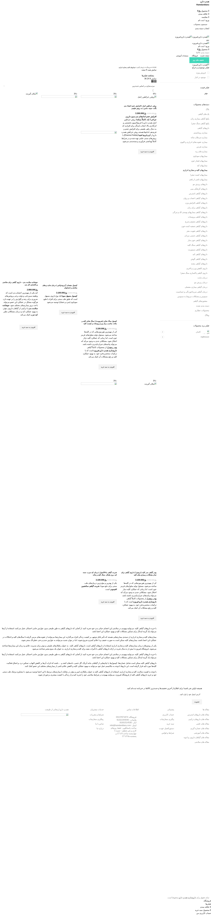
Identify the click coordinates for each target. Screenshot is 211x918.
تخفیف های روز (198, 60)
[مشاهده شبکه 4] (152, 82)
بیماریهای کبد (202, 165)
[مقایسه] (153, 102)
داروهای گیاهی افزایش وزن (196, 203)
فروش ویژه (201, 73)
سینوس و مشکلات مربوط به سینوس (192, 296)
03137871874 (126, 717)
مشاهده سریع (153, 157)
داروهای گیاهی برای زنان (197, 208)
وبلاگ (207, 315)
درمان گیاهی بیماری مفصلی (196, 287)
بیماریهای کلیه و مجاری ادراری (195, 170)
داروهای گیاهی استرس (198, 193)
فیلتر (205, 93)
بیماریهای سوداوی (200, 156)
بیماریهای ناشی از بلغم (198, 179)
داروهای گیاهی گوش (199, 259)
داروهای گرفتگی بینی (198, 189)
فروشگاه (148, 67)
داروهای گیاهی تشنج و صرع (196, 222)
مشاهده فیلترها (148, 76)
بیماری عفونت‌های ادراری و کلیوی (193, 142)
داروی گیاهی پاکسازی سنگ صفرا (194, 273)
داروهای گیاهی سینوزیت (197, 250)
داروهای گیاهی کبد (200, 254)
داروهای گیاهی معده (199, 264)
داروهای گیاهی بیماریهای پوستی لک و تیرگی (190, 212)
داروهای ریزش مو (200, 184)
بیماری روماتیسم (200, 133)
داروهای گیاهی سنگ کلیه (197, 245)
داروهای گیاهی (203, 128)
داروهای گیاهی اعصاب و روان (195, 198)
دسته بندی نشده (202, 306)
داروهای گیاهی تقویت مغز (197, 231)
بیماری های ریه (201, 151)
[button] (147, 151)
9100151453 (128, 723)
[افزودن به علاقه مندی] (153, 146)
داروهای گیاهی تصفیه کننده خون (194, 226)
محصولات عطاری (202, 310)
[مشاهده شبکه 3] (155, 82)
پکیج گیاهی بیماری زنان (200, 119)
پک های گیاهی (203, 114)
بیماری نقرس (201, 147)
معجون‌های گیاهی (200, 301)
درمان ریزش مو (200, 282)
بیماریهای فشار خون (199, 161)
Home (154, 67)
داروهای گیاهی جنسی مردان (196, 236)
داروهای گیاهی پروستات (197, 217)
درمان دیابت (202, 278)
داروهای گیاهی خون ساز (197, 240)
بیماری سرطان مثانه (199, 137)
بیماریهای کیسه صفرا (198, 175)
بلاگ (207, 109)
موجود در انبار (200, 77)
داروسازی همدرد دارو (187, 898)
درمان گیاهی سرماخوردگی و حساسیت (191, 292)
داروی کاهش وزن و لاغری (196, 268)
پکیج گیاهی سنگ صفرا (200, 123)
